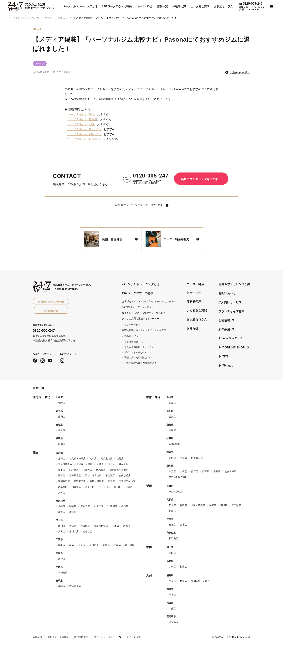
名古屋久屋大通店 (178, 477)
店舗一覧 (162, 6)
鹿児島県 (171, 616)
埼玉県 (59, 520)
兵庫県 (170, 519)
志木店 (115, 525)
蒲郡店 (205, 471)
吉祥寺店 (87, 470)
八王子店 (89, 487)
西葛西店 (62, 487)
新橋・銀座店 (97, 481)
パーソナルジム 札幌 (80, 124)
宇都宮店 (62, 572)
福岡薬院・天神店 (200, 581)
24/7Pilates (226, 365)
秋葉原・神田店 (77, 458)
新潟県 (170, 397)
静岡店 (172, 457)
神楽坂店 (123, 464)
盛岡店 (61, 416)
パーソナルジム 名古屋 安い (85, 139)
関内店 (72, 506)
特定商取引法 (81, 637)
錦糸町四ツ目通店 (119, 470)
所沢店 (126, 525)
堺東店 (212, 505)
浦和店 (61, 525)
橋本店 (124, 506)
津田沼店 (94, 545)
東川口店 (74, 531)
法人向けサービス (230, 302)
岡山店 (172, 553)
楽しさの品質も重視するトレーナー (140, 318)
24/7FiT (223, 356)
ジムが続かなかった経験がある (140, 362)
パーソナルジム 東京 (80, 114)
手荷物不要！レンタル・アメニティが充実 (144, 330)
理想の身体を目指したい (137, 357)
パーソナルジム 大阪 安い (84, 134)
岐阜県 (170, 438)
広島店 (172, 566)
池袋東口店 (106, 458)
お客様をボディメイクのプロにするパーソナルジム (148, 301)
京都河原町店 (176, 491)
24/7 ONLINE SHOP (232, 347)
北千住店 (74, 470)
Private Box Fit (228, 338)
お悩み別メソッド (131, 336)
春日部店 (85, 525)
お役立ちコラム (223, 6)
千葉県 (59, 539)
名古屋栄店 (230, 471)
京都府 (170, 486)
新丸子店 (85, 506)
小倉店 (172, 581)
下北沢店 (110, 475)
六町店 (61, 492)
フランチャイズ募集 (231, 311)
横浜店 (72, 512)
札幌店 (61, 403)
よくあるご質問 (200, 6)
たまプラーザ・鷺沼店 (105, 506)
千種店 (217, 471)
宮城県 (59, 424)
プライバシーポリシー (105, 637)
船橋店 (106, 545)
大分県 (170, 602)
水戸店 (61, 559)
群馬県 (59, 580)
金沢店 (172, 416)
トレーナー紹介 (132, 324)
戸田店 (61, 531)
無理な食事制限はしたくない (139, 347)
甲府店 (172, 430)
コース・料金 (144, 6)
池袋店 (93, 458)
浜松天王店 (197, 457)
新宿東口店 (79, 481)
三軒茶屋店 (75, 475)
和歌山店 (173, 538)
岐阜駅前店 (174, 444)
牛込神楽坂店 (65, 464)
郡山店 (61, 444)
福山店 (183, 566)
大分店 (172, 608)
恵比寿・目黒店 (84, 464)
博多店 (183, 581)
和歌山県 (171, 532)
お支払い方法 (194, 292)
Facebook (35, 360)
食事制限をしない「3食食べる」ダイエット (144, 312)
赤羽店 (61, 458)
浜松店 (183, 457)
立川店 (111, 481)
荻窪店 (100, 464)
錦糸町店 (100, 470)
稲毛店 (61, 545)
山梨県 (170, 424)
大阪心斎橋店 (198, 505)
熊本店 (172, 594)
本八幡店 (129, 545)
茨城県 (59, 553)
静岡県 (170, 452)
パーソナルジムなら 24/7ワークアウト (30, 18)
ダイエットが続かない (135, 352)
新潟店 (172, 403)
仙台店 (61, 430)
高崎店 (61, 586)
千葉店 (81, 545)
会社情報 (224, 320)
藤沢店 (61, 512)
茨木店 (172, 505)
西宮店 (183, 524)
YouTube (50, 360)
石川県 (170, 410)
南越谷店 (87, 531)
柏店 (71, 545)
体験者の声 (179, 6)
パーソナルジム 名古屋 (82, 119)
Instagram (42, 360)
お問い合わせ (227, 293)
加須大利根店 (101, 525)
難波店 (172, 511)
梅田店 (183, 505)
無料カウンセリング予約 (234, 284)
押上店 (111, 464)
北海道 (59, 397)
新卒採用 (224, 329)
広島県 (170, 560)
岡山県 (170, 547)
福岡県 (170, 575)
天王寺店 (236, 505)
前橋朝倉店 (75, 586)
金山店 (183, 471)
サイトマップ (134, 637)
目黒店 (129, 487)
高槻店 (223, 505)
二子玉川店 (104, 487)
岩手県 (59, 410)
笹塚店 (61, 475)
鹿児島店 (173, 622)
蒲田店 (61, 470)
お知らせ (63, 18)
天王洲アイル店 (127, 481)
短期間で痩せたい (133, 342)
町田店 (117, 487)
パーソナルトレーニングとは (79, 6)
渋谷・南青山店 (93, 475)
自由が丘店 (125, 475)
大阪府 (170, 499)
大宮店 (72, 525)
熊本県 (170, 589)
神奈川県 (60, 500)
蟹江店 (194, 471)
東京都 (59, 452)
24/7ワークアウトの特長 (117, 6)
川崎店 (61, 506)
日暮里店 (76, 487)
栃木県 (59, 567)
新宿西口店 (64, 481)
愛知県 (170, 465)
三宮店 (172, 524)
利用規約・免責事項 (58, 637)
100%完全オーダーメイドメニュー (140, 307)
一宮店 (172, 471)
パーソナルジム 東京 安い (84, 129)
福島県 (59, 438)
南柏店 (117, 545)
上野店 (120, 458)
